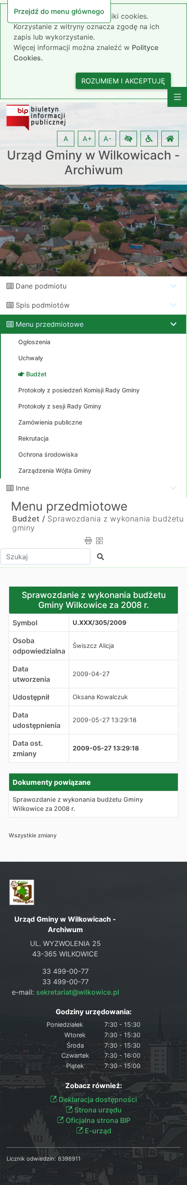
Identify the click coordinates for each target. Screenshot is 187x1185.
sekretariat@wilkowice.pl (77, 992)
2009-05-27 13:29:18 (105, 720)
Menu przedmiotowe (49, 324)
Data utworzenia (31, 674)
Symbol (25, 622)
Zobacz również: (93, 1086)
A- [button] (107, 138)
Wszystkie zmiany (33, 835)
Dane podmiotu (41, 286)
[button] (128, 138)
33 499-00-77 (65, 971)
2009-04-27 (91, 673)
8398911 (69, 1158)
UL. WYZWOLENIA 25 (65, 943)
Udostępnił (31, 697)
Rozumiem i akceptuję (123, 80)
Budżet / (28, 518)
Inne (22, 488)
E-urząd (97, 1130)
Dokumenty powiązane (52, 782)
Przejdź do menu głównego (59, 11)
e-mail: (65, 992)
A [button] (65, 138)
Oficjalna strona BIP (97, 1120)
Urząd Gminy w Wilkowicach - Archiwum (93, 162)
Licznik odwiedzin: (31, 1158)
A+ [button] (87, 138)
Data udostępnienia (36, 720)
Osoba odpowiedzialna (39, 645)
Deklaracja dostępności (97, 1099)
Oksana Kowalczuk (100, 696)
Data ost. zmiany (28, 748)
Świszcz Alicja (93, 645)
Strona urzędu (97, 1109)
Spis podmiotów (43, 305)
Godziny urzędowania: (94, 1012)
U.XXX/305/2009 (100, 622)
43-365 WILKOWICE (65, 953)
